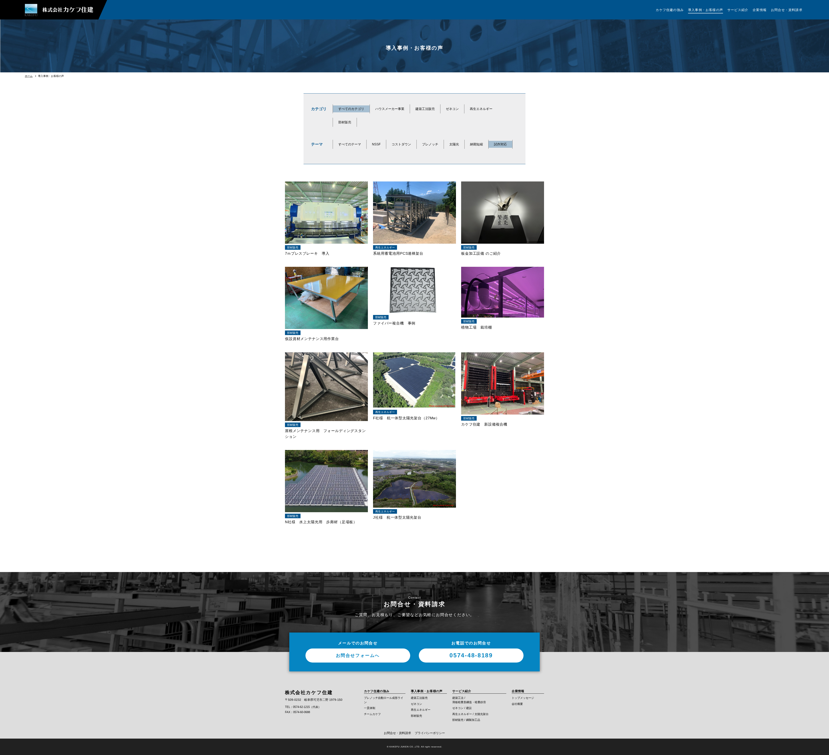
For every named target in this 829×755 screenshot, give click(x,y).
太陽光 (454, 144)
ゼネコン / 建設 (462, 708)
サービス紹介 (461, 691)
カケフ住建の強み (376, 691)
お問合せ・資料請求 (397, 733)
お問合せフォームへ (358, 655)
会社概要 (517, 704)
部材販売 (344, 122)
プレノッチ (430, 144)
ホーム (29, 76)
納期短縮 (476, 144)
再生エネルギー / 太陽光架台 (470, 714)
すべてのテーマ (349, 144)
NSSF (376, 144)
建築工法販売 (425, 109)
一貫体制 (369, 708)
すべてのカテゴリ (351, 109)
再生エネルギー (481, 109)
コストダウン (401, 144)
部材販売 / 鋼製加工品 (466, 720)
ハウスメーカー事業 (389, 109)
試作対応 (500, 144)
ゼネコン (452, 109)
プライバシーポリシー (430, 733)
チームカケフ (372, 714)
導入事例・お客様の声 (427, 691)
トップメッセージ (523, 697)
